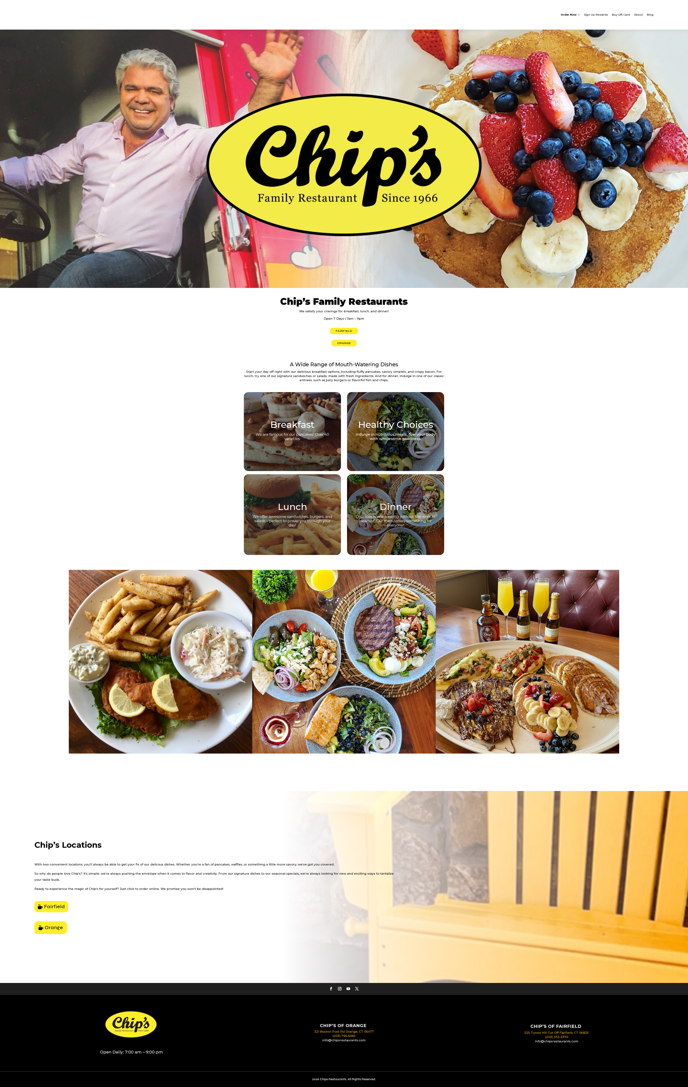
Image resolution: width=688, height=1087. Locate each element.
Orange (54, 927)
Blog (650, 14)
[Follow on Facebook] (331, 988)
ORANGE (344, 343)
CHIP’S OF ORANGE (343, 1025)
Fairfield (54, 906)
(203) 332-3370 (556, 1037)
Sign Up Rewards (596, 14)
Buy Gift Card (621, 14)
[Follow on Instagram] (339, 988)
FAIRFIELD (344, 331)
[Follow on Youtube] (348, 988)
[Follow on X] (356, 988)
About (638, 14)
